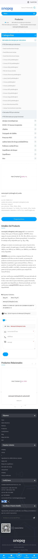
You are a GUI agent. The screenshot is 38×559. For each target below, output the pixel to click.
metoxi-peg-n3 (15, 297)
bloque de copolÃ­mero (7, 464)
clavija (3, 452)
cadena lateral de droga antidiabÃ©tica (15, 142)
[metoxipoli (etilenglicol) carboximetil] (19, 381)
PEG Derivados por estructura (10, 24)
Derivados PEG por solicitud (11, 112)
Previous (32, 363)
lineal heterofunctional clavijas (11, 56)
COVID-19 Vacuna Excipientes (12, 125)
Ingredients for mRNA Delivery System (11, 458)
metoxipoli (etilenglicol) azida (10, 301)
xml (2, 440)
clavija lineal (4, 469)
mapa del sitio (5, 437)
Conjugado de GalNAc (9, 133)
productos (4, 428)
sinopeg (3, 449)
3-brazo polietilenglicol (9, 82)
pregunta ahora (19, 219)
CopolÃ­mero (6, 154)
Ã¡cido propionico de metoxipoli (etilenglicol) (19, 313)
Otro (3, 158)
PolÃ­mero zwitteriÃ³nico (10, 146)
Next (35, 363)
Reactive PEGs (24, 550)
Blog (2, 434)
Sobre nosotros (5, 423)
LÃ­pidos (5, 129)
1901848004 (6, 495)
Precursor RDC (7, 138)
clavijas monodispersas (10, 121)
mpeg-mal (4, 461)
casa (7, 22)
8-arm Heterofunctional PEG (10, 104)
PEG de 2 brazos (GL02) (9, 71)
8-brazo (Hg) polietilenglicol (10, 97)
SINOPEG (4, 256)
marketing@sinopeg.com (18, 498)
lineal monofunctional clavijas (28, 24)
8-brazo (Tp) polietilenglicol (10, 93)
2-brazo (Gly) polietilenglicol (10, 67)
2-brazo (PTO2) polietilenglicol (11, 63)
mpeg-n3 (5, 297)
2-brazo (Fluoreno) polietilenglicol (12, 74)
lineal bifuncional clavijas (9, 52)
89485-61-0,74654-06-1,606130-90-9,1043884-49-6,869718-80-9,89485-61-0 (18, 306)
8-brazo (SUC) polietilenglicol (11, 100)
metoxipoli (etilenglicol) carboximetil (19, 396)
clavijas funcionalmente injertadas (12, 108)
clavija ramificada (6, 475)
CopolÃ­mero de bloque (9, 150)
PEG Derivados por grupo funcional (13, 116)
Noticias (3, 425)
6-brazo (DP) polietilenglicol (10, 89)
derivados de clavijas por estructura (21, 22)
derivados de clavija (6, 467)
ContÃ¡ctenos (4, 431)
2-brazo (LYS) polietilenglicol (10, 59)
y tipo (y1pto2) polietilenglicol (10, 78)
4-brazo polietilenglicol (9, 85)
